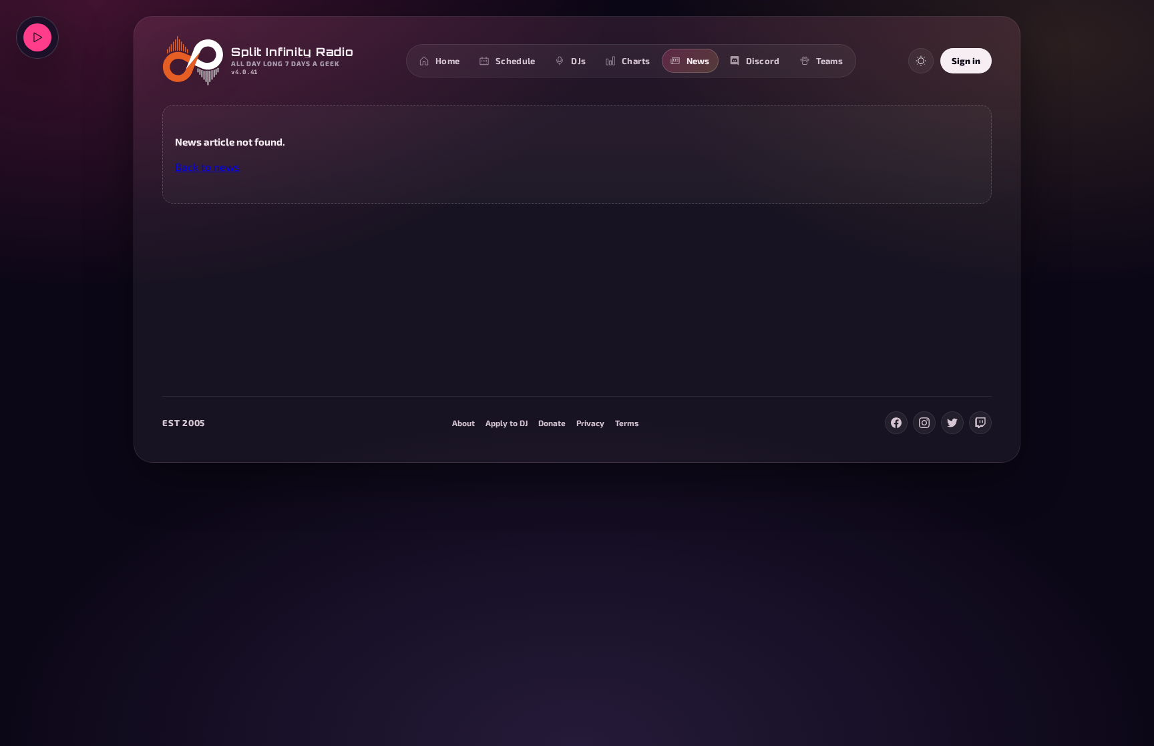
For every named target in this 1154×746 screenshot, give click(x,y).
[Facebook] (896, 422)
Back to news (207, 166)
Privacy (590, 422)
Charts (636, 60)
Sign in (966, 60)
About (463, 422)
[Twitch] (980, 422)
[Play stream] (37, 37)
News (698, 60)
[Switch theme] (921, 60)
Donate (552, 422)
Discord (763, 60)
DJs (578, 60)
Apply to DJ (507, 422)
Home (447, 60)
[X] (952, 422)
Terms (626, 422)
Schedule (515, 60)
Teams (829, 60)
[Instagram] (924, 422)
